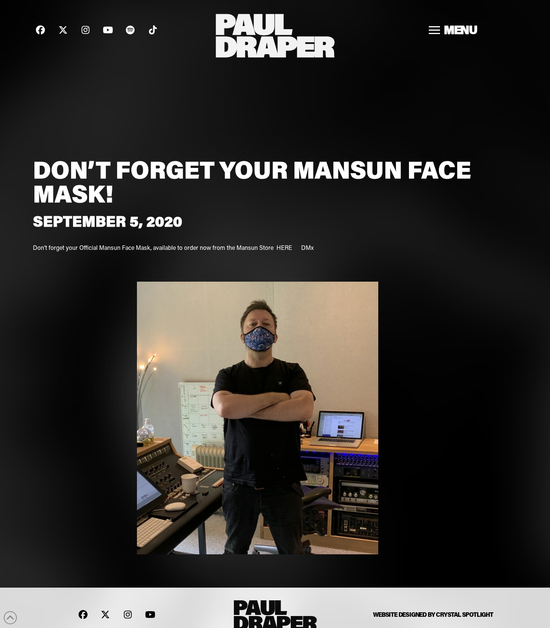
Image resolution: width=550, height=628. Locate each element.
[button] (453, 30)
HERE (285, 247)
